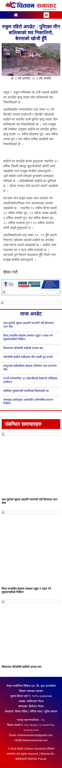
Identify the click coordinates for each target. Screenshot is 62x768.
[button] (46, 15)
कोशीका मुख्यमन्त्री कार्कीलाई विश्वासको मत (26, 390)
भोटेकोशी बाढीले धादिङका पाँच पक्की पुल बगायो (28, 357)
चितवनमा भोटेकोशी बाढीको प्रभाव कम (23, 348)
